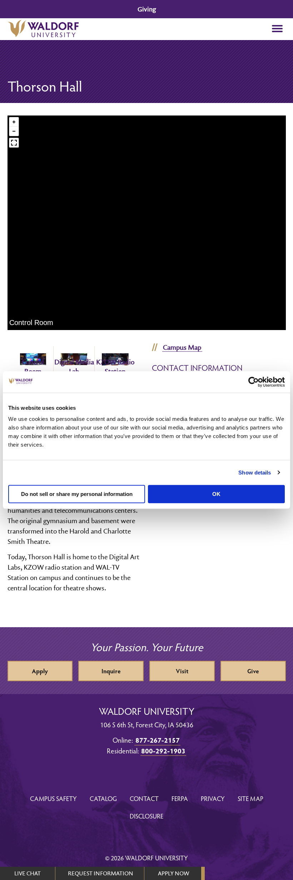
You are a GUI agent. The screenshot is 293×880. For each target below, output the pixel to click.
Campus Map (182, 347)
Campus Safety (53, 798)
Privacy (213, 798)
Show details (254, 473)
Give (253, 671)
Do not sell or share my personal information (77, 494)
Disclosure (146, 815)
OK (216, 494)
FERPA (180, 798)
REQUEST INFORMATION (100, 873)
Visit (182, 671)
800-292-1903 (163, 750)
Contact (144, 798)
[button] (277, 29)
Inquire (111, 671)
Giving (147, 9)
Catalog (103, 798)
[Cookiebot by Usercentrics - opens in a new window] (253, 382)
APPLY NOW (173, 873)
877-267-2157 (157, 739)
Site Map (250, 798)
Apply (40, 671)
